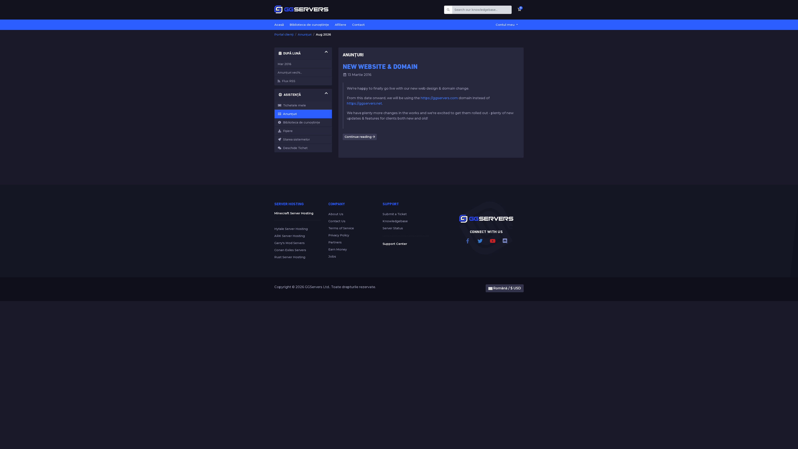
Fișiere (287, 131)
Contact (358, 25)
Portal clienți (283, 34)
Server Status (393, 228)
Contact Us (336, 221)
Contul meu (505, 25)
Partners (335, 242)
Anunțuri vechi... (290, 72)
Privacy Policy (338, 235)
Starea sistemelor (295, 139)
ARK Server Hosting (289, 236)
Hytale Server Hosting (291, 229)
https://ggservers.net (364, 103)
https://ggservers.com (439, 98)
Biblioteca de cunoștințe (309, 25)
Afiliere (340, 25)
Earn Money (337, 249)
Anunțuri (305, 34)
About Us (335, 214)
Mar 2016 (284, 64)
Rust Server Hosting (289, 257)
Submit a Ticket (395, 214)
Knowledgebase (395, 221)
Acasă (279, 25)
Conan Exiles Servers (290, 250)
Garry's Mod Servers (289, 243)
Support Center (395, 244)
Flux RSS (287, 81)
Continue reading (358, 137)
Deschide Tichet (294, 148)
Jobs (332, 256)
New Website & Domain (380, 67)
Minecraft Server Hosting (293, 213)
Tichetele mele (293, 105)
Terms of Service (341, 228)
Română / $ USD (507, 288)
